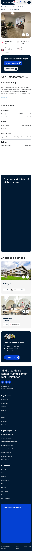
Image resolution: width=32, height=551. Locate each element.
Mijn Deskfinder (5, 498)
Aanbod (3, 469)
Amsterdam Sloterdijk (7, 449)
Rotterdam (4, 421)
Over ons (3, 476)
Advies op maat (11, 357)
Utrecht (3, 425)
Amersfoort (4, 399)
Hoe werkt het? (5, 480)
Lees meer (4, 97)
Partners (3, 487)
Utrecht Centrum (6, 460)
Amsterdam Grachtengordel (9, 441)
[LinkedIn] (2, 382)
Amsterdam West (6, 452)
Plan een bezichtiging (12, 63)
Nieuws (3, 484)
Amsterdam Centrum (7, 434)
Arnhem (3, 407)
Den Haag (4, 410)
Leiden (3, 417)
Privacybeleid (27, 546)
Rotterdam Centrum (7, 456)
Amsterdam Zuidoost (7, 445)
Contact (3, 495)
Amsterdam (4, 403)
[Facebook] (9, 382)
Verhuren (3, 473)
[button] (23, 277)
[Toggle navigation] (29, 2)
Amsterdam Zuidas (6, 438)
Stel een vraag (10, 68)
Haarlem (3, 414)
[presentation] (23, 34)
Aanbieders (4, 491)
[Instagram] (6, 382)
